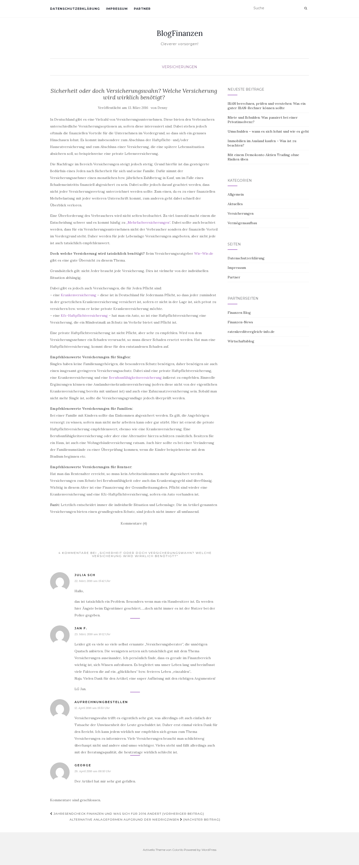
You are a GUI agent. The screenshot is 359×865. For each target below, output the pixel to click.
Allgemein (236, 194)
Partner (142, 9)
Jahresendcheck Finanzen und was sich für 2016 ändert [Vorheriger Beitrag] (128, 813)
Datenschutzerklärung (75, 9)
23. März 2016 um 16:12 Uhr (92, 634)
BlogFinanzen (180, 33)
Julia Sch (84, 575)
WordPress (208, 850)
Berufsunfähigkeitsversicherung (135, 377)
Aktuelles (235, 204)
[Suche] (305, 8)
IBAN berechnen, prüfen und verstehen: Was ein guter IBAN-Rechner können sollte (267, 105)
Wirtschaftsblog (241, 341)
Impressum (117, 9)
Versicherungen (179, 67)
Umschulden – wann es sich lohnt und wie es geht (268, 131)
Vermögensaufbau (242, 223)
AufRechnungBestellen (101, 702)
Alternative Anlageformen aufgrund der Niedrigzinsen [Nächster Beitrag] (145, 819)
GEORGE (82, 765)
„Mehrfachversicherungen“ (148, 222)
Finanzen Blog (239, 312)
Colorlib (177, 850)
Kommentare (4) (134, 523)
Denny (162, 108)
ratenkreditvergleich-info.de (251, 331)
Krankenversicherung (78, 295)
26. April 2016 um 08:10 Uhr (92, 771)
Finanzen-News (240, 322)
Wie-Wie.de (203, 253)
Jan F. (80, 628)
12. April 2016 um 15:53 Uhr (92, 708)
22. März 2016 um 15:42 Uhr (92, 581)
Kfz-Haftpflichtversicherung (84, 315)
